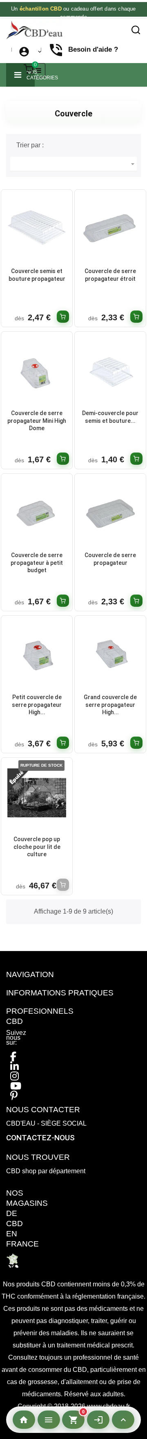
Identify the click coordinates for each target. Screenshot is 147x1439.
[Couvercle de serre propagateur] (110, 513)
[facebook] (13, 1056)
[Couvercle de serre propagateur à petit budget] (36, 513)
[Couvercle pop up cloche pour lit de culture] (36, 797)
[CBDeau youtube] (15, 1085)
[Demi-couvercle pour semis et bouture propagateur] (110, 370)
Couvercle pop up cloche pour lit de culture (36, 846)
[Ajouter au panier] (63, 317)
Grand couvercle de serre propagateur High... (110, 704)
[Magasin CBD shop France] (12, 1260)
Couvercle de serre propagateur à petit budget (37, 562)
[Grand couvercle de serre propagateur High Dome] (110, 655)
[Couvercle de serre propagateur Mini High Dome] (36, 370)
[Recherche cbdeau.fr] (136, 30)
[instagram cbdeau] (14, 1076)
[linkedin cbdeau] (14, 1066)
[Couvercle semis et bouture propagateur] (36, 228)
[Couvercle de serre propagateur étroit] (110, 228)
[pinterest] (14, 1095)
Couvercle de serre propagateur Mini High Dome (36, 420)
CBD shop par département (45, 1171)
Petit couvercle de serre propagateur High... (37, 704)
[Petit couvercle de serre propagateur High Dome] (36, 655)
